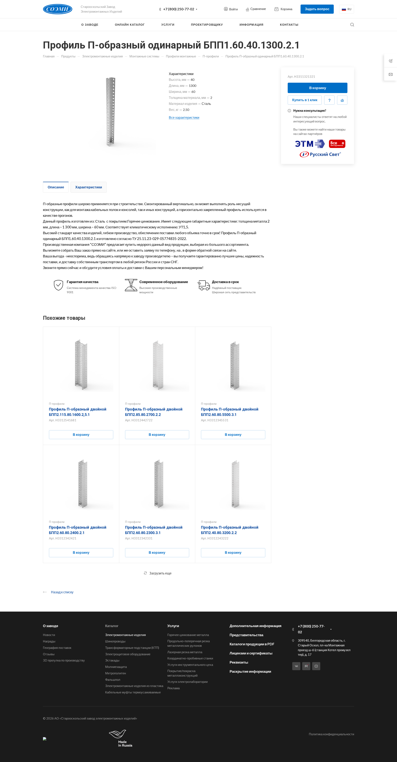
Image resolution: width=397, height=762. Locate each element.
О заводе (50, 626)
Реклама (173, 688)
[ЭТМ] (310, 142)
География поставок (57, 647)
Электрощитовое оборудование (127, 654)
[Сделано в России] (121, 738)
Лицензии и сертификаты (251, 653)
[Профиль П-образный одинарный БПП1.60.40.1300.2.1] (109, 114)
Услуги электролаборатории (187, 681)
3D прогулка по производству (64, 660)
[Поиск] (352, 25)
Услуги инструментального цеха (190, 664)
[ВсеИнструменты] (337, 142)
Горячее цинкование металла (188, 635)
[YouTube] (316, 666)
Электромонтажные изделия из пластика (134, 686)
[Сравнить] (342, 100)
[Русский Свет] (320, 152)
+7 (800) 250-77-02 (178, 9)
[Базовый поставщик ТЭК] (44, 738)
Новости (49, 635)
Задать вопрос (317, 9)
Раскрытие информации (250, 671)
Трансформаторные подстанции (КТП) (132, 647)
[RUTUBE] (306, 666)
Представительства (246, 635)
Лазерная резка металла (184, 652)
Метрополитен (115, 673)
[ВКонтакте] (296, 666)
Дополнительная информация (255, 626)
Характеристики (88, 187)
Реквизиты (239, 662)
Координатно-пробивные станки (190, 658)
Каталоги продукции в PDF (252, 644)
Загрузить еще (160, 573)
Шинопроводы (115, 641)
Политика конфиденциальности (331, 734)
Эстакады (112, 660)
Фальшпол (112, 679)
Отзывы (49, 654)
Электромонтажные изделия (125, 635)
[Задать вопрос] (329, 100)
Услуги (173, 626)
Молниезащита (116, 667)
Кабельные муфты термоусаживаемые (133, 692)
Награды (49, 641)
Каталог (111, 626)
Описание (56, 187)
